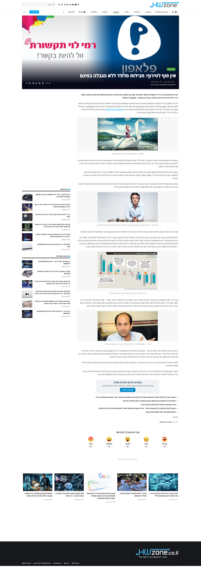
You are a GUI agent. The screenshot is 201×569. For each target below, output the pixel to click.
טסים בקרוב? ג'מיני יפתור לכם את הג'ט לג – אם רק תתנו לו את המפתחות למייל (163, 494)
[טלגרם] (64, 4)
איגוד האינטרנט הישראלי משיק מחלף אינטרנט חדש (158, 404)
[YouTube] (75, 4)
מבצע (164, 106)
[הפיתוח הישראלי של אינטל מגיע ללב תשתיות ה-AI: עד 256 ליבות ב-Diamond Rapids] (27, 207)
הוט (111, 106)
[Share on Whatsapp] (36, 83)
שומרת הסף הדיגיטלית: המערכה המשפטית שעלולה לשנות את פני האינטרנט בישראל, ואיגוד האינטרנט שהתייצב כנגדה (136, 397)
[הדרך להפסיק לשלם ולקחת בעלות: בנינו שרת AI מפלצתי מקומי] (27, 217)
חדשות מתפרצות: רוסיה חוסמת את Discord (161, 412)
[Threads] (61, 4)
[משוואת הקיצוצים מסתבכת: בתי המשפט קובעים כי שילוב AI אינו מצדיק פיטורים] (37, 482)
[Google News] (72, 4)
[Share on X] (39, 83)
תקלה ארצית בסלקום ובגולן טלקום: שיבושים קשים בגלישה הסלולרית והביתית (149, 401)
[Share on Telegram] (33, 83)
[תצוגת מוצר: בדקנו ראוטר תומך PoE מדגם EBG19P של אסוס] (27, 247)
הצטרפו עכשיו (127, 390)
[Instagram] (69, 4)
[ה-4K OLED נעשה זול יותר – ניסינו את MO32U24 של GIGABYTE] (27, 264)
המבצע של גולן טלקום (114, 109)
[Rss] (59, 4)
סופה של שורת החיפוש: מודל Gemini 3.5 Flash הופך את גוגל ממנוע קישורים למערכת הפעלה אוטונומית (101, 495)
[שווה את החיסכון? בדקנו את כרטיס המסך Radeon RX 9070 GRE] (27, 274)
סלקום (133, 98)
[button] (63, 11)
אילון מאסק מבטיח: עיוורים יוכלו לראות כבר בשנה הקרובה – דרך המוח (69, 494)
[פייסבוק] (78, 4)
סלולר (176, 109)
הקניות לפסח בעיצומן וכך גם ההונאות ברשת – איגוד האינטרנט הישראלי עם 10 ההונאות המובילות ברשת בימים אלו (137, 408)
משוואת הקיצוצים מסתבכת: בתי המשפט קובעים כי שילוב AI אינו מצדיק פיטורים (38, 494)
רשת (110, 351)
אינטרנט (90, 106)
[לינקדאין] (67, 4)
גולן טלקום (140, 106)
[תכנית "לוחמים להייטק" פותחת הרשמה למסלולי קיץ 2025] (132, 482)
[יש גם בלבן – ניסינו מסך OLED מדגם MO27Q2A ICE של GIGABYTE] (27, 314)
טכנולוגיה (171, 69)
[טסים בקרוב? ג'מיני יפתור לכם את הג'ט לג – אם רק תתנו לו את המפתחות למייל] (163, 482)
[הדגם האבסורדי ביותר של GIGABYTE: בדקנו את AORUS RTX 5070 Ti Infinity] (27, 197)
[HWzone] (164, 5)
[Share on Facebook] (42, 83)
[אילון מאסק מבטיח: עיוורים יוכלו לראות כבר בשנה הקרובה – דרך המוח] (69, 482)
